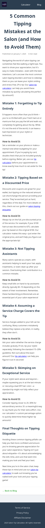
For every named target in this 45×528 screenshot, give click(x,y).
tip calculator (21, 356)
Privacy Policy (22, 512)
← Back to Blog (9, 490)
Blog (39, 4)
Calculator (25, 4)
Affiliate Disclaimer (22, 517)
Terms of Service (22, 507)
